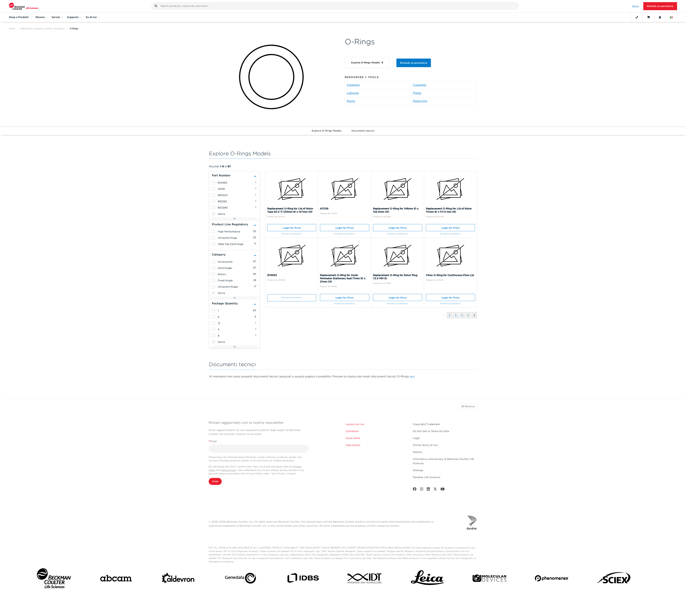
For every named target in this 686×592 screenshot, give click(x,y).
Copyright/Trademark (426, 424)
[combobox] (335, 6)
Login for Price (292, 227)
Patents (417, 452)
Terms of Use (228, 470)
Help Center (353, 445)
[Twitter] (435, 489)
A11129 (324, 208)
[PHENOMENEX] (552, 579)
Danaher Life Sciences (426, 477)
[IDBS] (302, 579)
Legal (416, 438)
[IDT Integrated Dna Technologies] (365, 579)
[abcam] (116, 579)
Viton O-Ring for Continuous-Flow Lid (450, 275)
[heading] (213, 182)
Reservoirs (420, 101)
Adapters (353, 85)
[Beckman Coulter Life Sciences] (23, 6)
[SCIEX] (614, 579)
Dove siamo (353, 438)
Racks (351, 101)
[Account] (659, 17)
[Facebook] (414, 489)
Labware (353, 93)
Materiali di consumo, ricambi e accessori (42, 28)
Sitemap (418, 470)
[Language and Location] (671, 17)
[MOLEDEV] (489, 579)
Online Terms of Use (425, 445)
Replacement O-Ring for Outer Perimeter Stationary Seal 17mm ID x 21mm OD (342, 278)
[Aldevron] (178, 579)
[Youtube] (443, 489)
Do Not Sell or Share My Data (431, 431)
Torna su (469, 406)
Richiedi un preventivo (660, 6)
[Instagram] (421, 489)
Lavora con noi (355, 424)
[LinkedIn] (428, 489)
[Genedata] (240, 579)
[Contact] (636, 17)
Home (12, 28)
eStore (635, 6)
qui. (412, 376)
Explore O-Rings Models (327, 130)
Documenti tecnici (363, 130)
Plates (417, 93)
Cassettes (419, 85)
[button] (156, 6)
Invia (215, 481)
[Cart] (648, 17)
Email (213, 441)
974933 (272, 275)
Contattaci (352, 431)
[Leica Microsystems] (427, 579)
